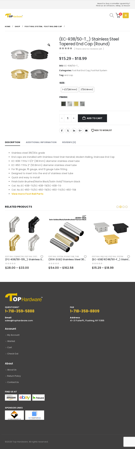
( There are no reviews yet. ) (89, 48)
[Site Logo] (14, 15)
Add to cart (94, 118)
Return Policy (14, 376)
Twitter (67, 130)
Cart (9, 347)
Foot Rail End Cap (81, 70)
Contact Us (13, 382)
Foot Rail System (99, 70)
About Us (11, 369)
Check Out (12, 353)
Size (61, 82)
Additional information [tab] (41, 142)
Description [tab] (12, 142)
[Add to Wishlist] (41, 256)
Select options (38, 220)
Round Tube (26, 256)
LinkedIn (74, 130)
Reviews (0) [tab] (69, 142)
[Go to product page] (24, 233)
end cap (68, 75)
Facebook (61, 130)
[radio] (69, 89)
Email (86, 130)
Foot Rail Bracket (99, 256)
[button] (111, 15)
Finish (63, 97)
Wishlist (11, 341)
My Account (13, 335)
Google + (80, 130)
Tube (33, 256)
